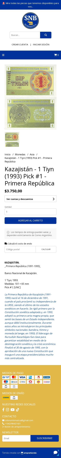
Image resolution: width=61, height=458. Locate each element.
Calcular (45, 249)
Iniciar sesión (41, 44)
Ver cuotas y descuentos (20, 199)
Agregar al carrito (30, 220)
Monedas (20, 154)
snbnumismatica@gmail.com (19, 420)
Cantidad (8, 207)
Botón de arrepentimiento (17, 426)
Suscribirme (44, 438)
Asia (32, 154)
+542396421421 (13, 423)
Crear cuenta (20, 44)
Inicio (8, 154)
